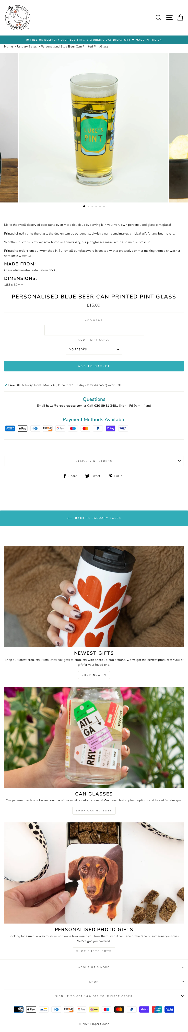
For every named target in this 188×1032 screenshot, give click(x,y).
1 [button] (84, 206)
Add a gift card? (94, 339)
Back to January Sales (97, 518)
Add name (94, 320)
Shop (93, 981)
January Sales (27, 46)
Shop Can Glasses (94, 810)
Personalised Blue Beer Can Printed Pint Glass (74, 46)
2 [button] (89, 207)
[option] (94, 40)
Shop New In (94, 675)
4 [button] (96, 207)
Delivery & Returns (94, 461)
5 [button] (100, 207)
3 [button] (93, 207)
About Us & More (94, 967)
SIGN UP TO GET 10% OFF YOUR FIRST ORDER (94, 996)
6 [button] (104, 207)
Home (8, 46)
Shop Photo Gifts (94, 951)
